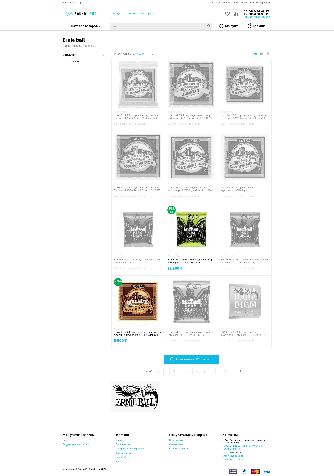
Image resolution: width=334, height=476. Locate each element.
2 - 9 (239, 371)
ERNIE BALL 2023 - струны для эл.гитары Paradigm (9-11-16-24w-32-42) (244, 261)
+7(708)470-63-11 (256, 14)
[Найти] (208, 26)
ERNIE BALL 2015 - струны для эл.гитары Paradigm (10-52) (137, 261)
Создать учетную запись (76, 444)
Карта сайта (122, 457)
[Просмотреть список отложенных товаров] (227, 15)
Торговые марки (124, 453)
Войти (66, 440)
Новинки (131, 13)
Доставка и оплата (220, 2)
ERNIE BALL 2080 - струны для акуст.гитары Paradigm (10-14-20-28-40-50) (243, 333)
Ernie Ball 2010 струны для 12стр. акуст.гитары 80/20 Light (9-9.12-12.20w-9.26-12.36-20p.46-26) (190, 189)
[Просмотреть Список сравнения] (236, 15)
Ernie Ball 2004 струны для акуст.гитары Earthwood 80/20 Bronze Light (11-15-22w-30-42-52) (191, 116)
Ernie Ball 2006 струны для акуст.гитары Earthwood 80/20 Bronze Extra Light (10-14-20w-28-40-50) (243, 116)
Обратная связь (124, 444)
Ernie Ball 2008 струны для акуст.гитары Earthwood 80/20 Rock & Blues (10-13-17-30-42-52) (137, 189)
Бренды (117, 13)
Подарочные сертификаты (130, 448)
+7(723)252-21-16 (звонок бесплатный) (242, 446)
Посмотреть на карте (233, 459)
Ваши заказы (176, 440)
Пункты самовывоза (243, 2)
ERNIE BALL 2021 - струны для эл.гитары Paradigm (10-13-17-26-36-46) (190, 261)
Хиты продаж (148, 13)
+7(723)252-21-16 (256, 10)
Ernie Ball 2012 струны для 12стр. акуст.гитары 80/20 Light (240, 189)
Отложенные (176, 444)
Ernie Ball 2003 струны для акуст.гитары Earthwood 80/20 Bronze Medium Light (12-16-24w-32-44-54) (138, 116)
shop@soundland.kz (232, 455)
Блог (118, 461)
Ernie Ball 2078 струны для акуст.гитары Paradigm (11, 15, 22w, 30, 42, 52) (189, 333)
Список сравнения (178, 448)
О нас (119, 440)
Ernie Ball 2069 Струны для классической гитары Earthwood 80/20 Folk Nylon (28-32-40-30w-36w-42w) (137, 333)
